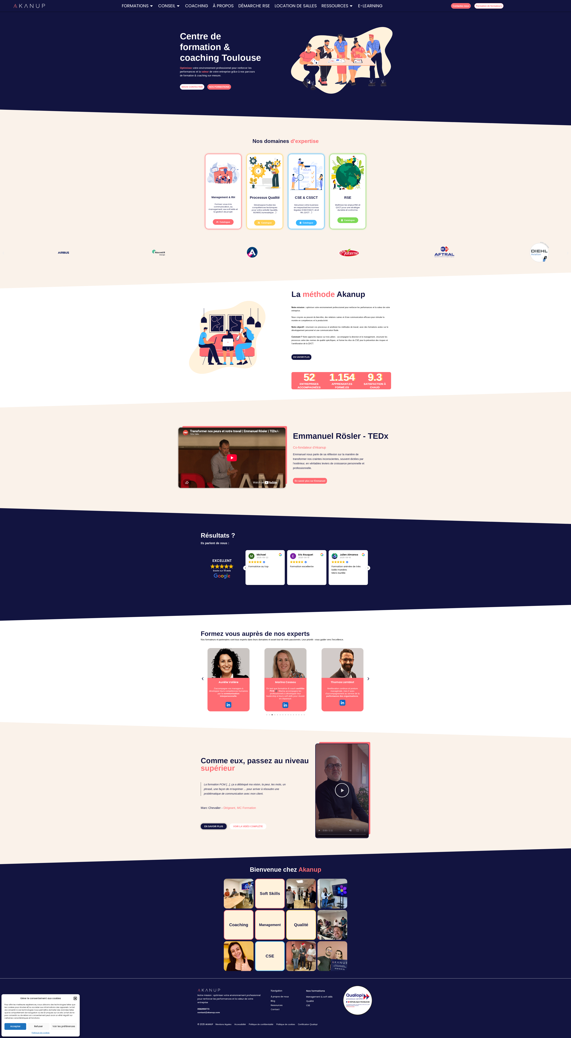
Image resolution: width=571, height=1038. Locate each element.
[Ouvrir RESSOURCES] (351, 6)
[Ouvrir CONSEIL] (178, 6)
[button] (75, 998)
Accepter (15, 1026)
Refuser (38, 1026)
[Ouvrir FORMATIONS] (151, 6)
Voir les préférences (63, 1026)
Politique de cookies (41, 1032)
